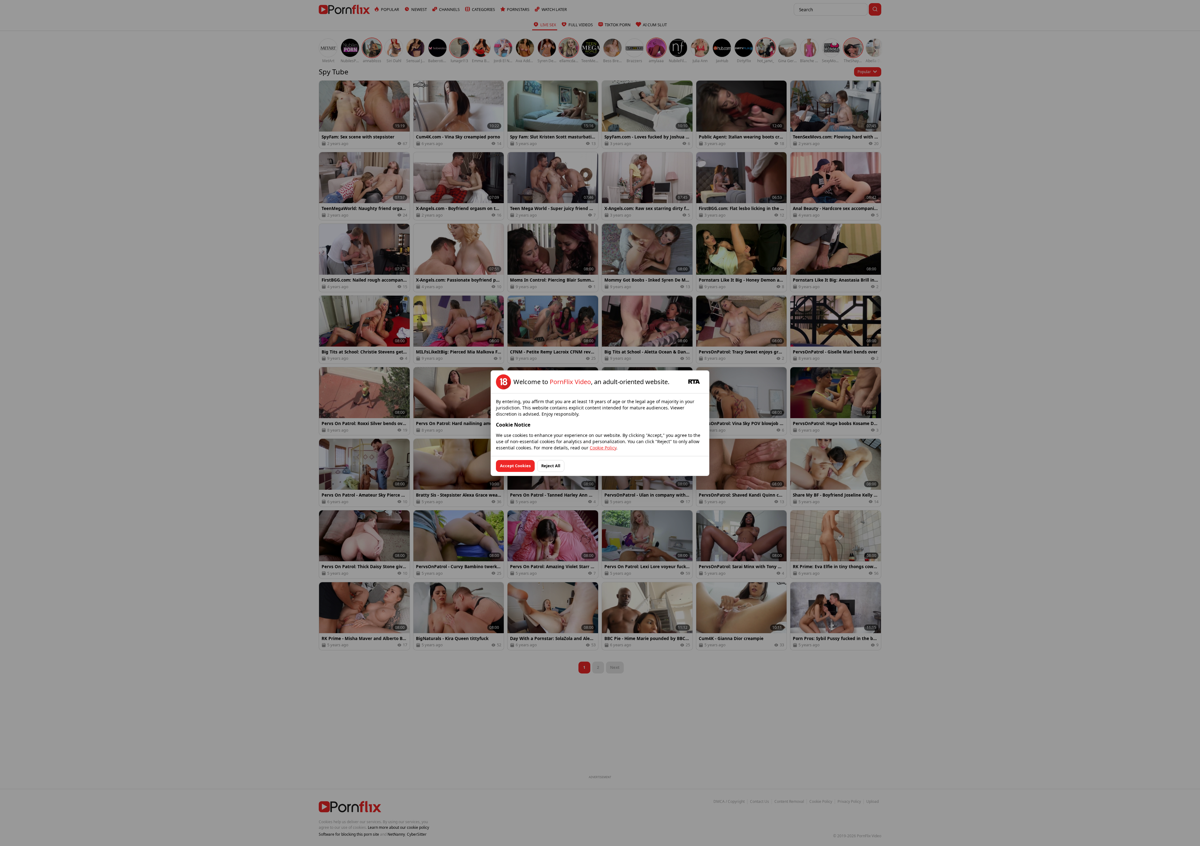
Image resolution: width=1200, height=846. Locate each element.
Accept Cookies (515, 465)
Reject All (550, 465)
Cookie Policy (603, 448)
